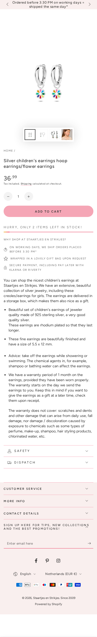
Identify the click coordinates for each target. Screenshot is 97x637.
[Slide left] (8, 4)
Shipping (26, 183)
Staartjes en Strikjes (46, 598)
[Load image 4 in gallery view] (67, 134)
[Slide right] (89, 4)
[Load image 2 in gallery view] (42, 134)
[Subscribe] (90, 543)
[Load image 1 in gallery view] (30, 134)
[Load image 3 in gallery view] (54, 134)
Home (8, 150)
